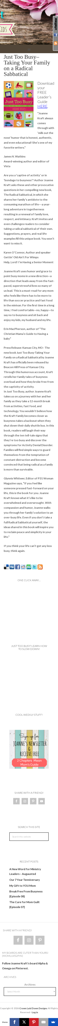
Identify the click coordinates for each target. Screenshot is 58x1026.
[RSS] (55, 43)
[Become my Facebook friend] (55, 35)
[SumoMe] (53, 1022)
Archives (29, 984)
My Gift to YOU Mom (22, 885)
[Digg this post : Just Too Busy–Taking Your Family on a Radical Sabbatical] (12, 568)
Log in (35, 1012)
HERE (42, 106)
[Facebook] (14, 1022)
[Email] (43, 1022)
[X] (24, 1022)
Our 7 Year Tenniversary (24, 879)
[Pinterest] (34, 1022)
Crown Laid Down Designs (33, 1008)
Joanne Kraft (29, 22)
